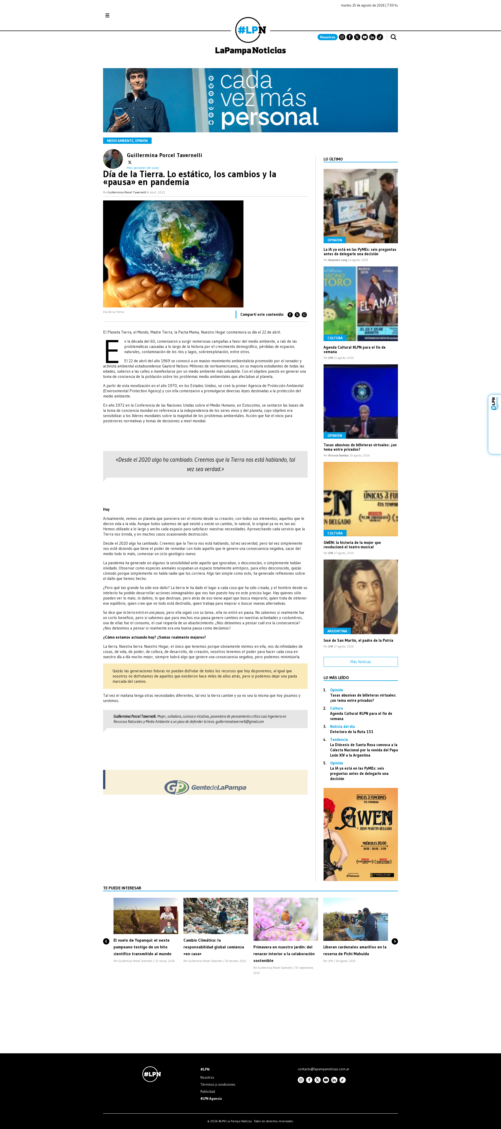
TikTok (380, 37)
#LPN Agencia (211, 1098)
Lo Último (333, 159)
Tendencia (339, 739)
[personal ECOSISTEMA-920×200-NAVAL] (250, 130)
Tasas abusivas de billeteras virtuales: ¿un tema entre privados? (360, 447)
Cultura (335, 338)
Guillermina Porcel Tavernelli (164, 154)
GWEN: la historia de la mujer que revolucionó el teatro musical (352, 544)
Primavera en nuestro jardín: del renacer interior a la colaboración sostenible (284, 953)
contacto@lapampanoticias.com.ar (323, 1069)
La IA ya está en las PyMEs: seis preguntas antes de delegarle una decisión (360, 251)
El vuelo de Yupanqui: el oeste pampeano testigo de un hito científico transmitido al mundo (142, 946)
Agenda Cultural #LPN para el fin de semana (355, 349)
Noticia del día (342, 726)
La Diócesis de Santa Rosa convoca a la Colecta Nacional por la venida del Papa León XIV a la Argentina (364, 750)
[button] (106, 932)
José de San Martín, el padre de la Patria (358, 640)
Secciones (121, 16)
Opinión (141, 141)
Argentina (337, 631)
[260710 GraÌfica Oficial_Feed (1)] (361, 879)
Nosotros (328, 37)
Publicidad (207, 1091)
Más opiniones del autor (143, 168)
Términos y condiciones (217, 1084)
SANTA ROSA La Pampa (365, 18)
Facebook (350, 37)
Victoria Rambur (338, 455)
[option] (146, 931)
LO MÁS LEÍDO (336, 677)
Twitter (357, 37)
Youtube (365, 37)
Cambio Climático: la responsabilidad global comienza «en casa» (213, 946)
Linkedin (372, 37)
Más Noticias (360, 661)
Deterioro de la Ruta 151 (351, 731)
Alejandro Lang (337, 260)
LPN (330, 358)
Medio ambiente (120, 141)
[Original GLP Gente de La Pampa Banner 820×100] (205, 793)
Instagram (342, 37)
